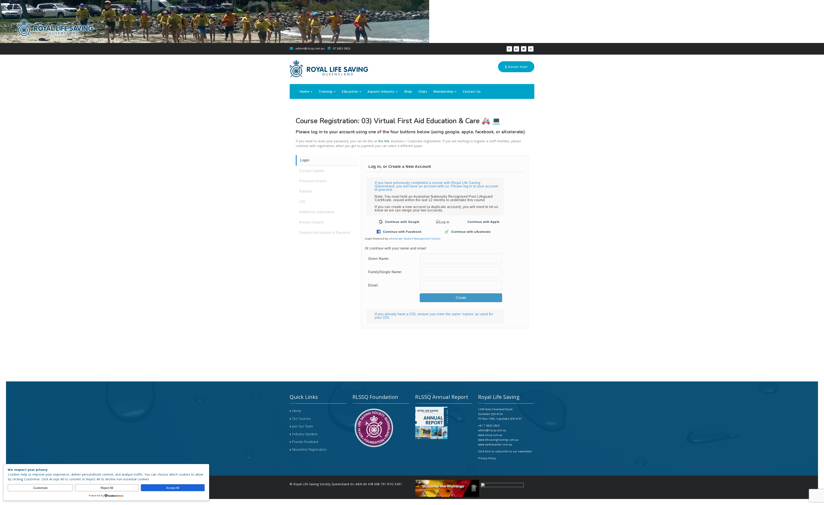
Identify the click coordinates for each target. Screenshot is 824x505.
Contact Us (472, 91)
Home (305, 91)
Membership (443, 91)
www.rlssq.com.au (490, 435)
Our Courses (301, 418)
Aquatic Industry (381, 91)
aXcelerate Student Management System (414, 238)
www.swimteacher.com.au (495, 444)
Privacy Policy (487, 458)
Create (461, 298)
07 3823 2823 (341, 48)
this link (383, 141)
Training (326, 91)
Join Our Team (302, 426)
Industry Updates (305, 434)
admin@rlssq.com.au (309, 48)
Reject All (107, 488)
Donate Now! (517, 67)
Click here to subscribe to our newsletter (505, 451)
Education (350, 91)
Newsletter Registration (309, 449)
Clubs (422, 91)
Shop (408, 91)
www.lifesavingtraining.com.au (498, 439)
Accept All (172, 488)
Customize (40, 488)
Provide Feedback (305, 442)
